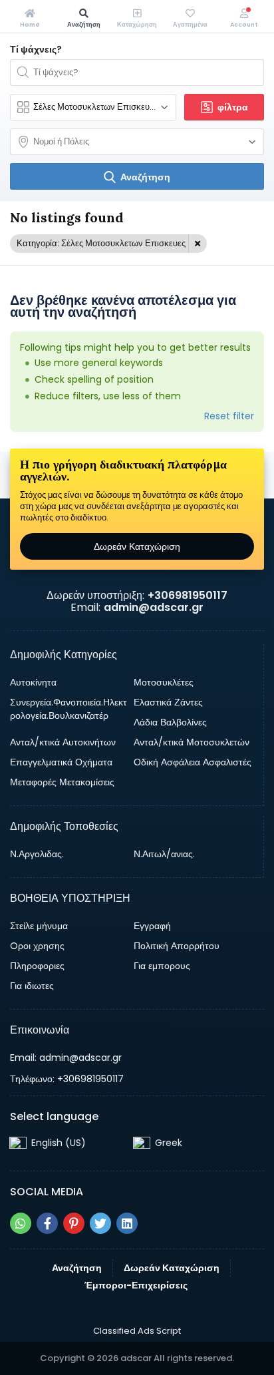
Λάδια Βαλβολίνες (170, 722)
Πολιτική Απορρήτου (176, 945)
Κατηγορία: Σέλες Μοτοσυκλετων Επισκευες (101, 243)
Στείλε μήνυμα (39, 925)
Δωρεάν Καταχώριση (137, 546)
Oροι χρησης (37, 945)
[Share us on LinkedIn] (127, 1223)
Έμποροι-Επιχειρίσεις (136, 1285)
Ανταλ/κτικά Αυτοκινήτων (63, 742)
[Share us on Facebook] (47, 1223)
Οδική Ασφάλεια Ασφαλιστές (192, 762)
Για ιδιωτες (32, 985)
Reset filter (229, 416)
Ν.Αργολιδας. (37, 854)
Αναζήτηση (77, 1268)
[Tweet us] (100, 1223)
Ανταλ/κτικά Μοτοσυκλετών (191, 742)
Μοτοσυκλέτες (164, 682)
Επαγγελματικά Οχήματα (61, 762)
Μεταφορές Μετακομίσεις (62, 782)
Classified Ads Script (137, 1331)
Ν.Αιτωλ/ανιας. (164, 854)
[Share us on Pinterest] (73, 1223)
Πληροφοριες (37, 965)
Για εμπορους (162, 965)
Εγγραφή (152, 925)
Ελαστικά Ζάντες (168, 702)
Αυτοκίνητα (33, 682)
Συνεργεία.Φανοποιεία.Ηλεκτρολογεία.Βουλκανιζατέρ (68, 708)
